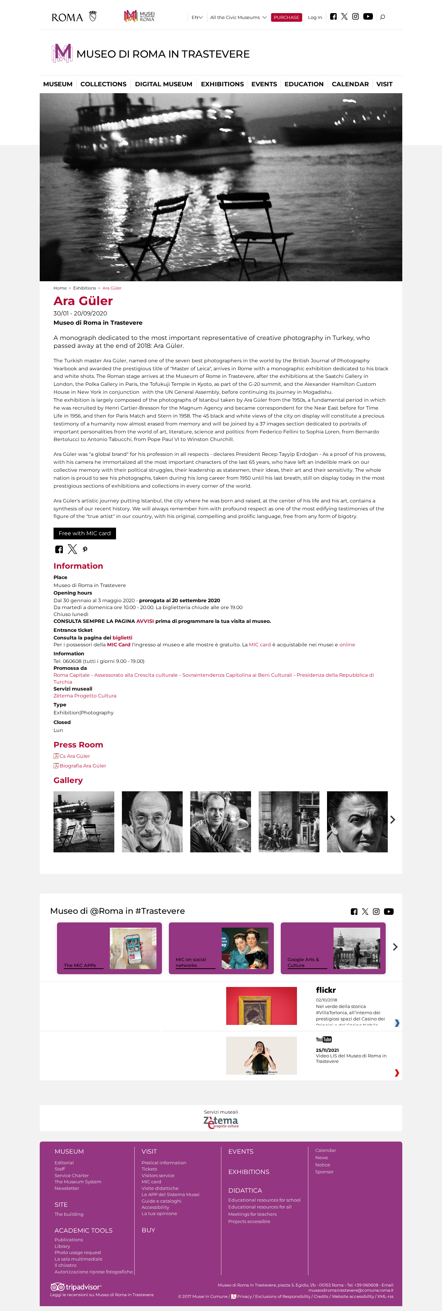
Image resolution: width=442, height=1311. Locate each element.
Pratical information (164, 1162)
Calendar (350, 84)
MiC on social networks (191, 962)
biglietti (122, 638)
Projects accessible (249, 1221)
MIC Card (119, 645)
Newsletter (67, 1188)
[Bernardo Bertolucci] (220, 834)
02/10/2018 (350, 1013)
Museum (58, 84)
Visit (384, 84)
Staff (60, 1169)
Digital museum (163, 84)
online (347, 645)
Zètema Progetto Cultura (85, 696)
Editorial (64, 1162)
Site (61, 1205)
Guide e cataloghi (162, 1201)
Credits (321, 1296)
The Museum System (78, 1181)
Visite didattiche (160, 1188)
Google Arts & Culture (303, 962)
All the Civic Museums (235, 17)
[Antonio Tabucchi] (152, 837)
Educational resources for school (264, 1200)
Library (62, 1246)
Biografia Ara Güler (83, 766)
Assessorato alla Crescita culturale (136, 675)
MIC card (260, 645)
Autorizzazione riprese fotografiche (94, 1271)
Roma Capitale (72, 675)
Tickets (149, 1169)
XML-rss (385, 1296)
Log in (315, 17)
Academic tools (84, 1230)
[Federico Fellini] (357, 839)
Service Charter (72, 1175)
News (321, 1157)
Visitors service (158, 1175)
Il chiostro (65, 1265)
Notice (322, 1164)
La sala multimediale (79, 1259)
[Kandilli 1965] (84, 821)
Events (264, 84)
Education (304, 84)
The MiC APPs (80, 965)
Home (60, 288)
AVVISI (145, 621)
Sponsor (324, 1171)
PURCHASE (286, 17)
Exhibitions (222, 84)
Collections (103, 84)
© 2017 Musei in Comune (203, 1296)
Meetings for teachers (252, 1214)
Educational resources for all (260, 1207)
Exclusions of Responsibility (282, 1296)
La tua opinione (159, 1213)
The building (69, 1214)
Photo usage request (78, 1252)
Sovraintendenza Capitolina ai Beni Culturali (237, 675)
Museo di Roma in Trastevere (163, 54)
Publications (69, 1239)
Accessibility (155, 1207)
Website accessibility (353, 1296)
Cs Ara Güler (75, 756)
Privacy (244, 1296)
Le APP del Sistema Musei (171, 1194)
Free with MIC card (85, 533)
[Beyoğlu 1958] (289, 821)
